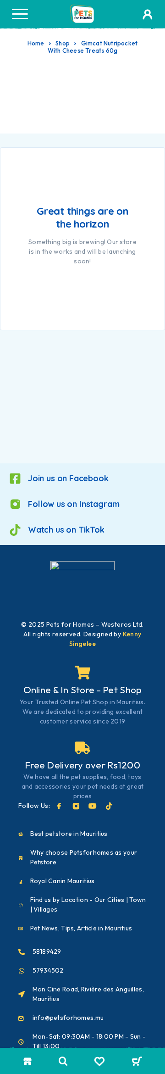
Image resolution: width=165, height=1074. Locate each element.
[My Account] (148, 16)
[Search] (63, 1061)
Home (36, 43)
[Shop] (28, 1061)
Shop (62, 43)
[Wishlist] (99, 1062)
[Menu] (19, 14)
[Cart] (137, 1062)
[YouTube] (92, 806)
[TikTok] (109, 806)
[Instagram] (76, 806)
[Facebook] (59, 806)
